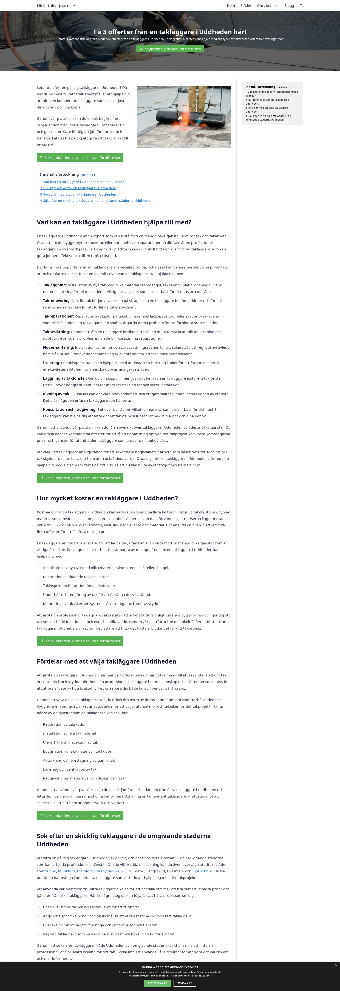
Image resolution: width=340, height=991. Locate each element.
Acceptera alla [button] (157, 983)
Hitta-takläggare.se (56, 5)
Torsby (101, 871)
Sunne (50, 871)
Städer (246, 5)
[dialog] (170, 976)
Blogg (289, 5)
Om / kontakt (268, 5)
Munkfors (66, 871)
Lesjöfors (85, 871)
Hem (231, 5)
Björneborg (202, 871)
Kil (123, 871)
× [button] (336, 965)
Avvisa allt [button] (185, 983)
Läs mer (207, 975)
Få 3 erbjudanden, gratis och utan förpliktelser (170, 49)
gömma (87, 175)
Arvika (114, 871)
